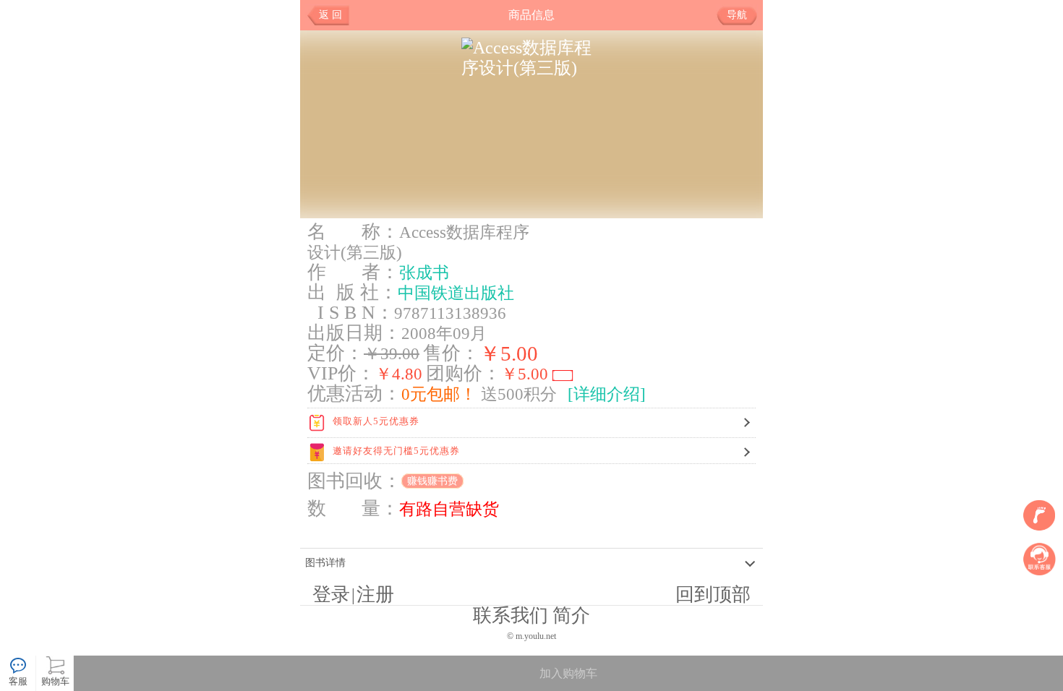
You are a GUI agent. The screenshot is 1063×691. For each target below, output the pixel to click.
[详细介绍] (607, 394)
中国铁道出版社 (456, 292)
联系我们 (510, 615)
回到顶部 (713, 594)
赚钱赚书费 (432, 481)
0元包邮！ (439, 394)
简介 (571, 615)
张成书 (424, 272)
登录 (331, 594)
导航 (737, 14)
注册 (375, 594)
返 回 (330, 14)
